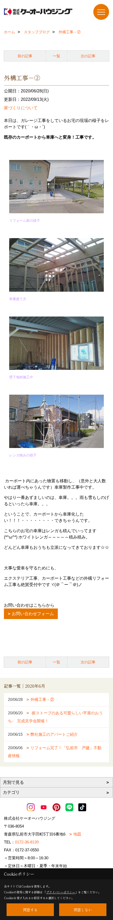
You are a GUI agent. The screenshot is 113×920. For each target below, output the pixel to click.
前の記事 (25, 56)
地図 (77, 834)
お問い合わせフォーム (33, 613)
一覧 (56, 56)
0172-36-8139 (27, 842)
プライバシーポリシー (60, 892)
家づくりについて (21, 108)
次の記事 (88, 56)
